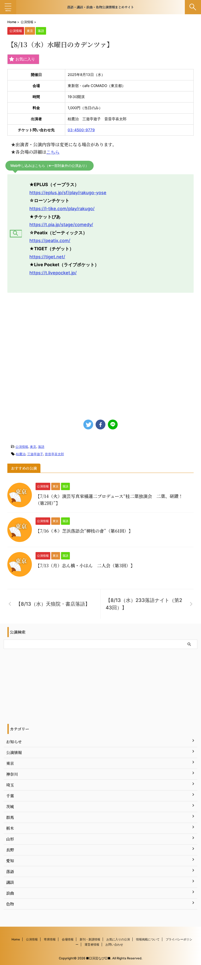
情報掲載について (148, 939)
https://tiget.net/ (47, 256)
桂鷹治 (20, 454)
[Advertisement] (100, 354)
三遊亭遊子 (35, 454)
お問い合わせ (114, 944)
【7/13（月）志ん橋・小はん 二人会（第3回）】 (85, 565)
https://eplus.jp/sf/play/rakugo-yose (67, 192)
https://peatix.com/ (49, 240)
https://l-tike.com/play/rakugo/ (62, 208)
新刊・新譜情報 (90, 939)
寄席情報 (50, 939)
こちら (53, 152)
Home (16, 939)
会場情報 (68, 939)
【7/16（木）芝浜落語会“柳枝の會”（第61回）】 (84, 530)
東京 (33, 447)
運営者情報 (92, 944)
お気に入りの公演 (118, 939)
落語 (41, 447)
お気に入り (25, 59)
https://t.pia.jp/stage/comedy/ (61, 224)
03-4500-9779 (81, 130)
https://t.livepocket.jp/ (53, 272)
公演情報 (21, 447)
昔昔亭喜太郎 (54, 454)
